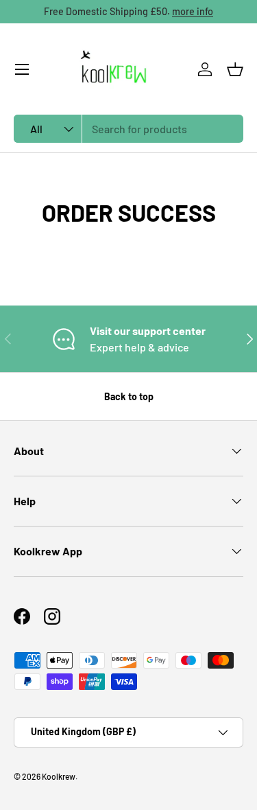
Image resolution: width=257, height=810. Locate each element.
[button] (235, 69)
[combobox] (128, 129)
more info (192, 11)
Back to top (129, 396)
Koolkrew (58, 776)
